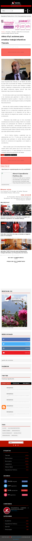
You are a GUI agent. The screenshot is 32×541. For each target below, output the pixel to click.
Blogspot (16, 539)
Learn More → (14, 510)
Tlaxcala (14, 31)
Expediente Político (11, 470)
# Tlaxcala (14, 155)
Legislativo (17, 433)
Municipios (8, 461)
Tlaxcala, (16, 47)
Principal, (12, 47)
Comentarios (6, 383)
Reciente (26, 383)
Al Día (4, 428)
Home (2, 31)
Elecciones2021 (7, 433)
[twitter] (16, 445)
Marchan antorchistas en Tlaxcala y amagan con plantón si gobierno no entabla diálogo (15, 217)
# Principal (7, 155)
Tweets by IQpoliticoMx (8, 379)
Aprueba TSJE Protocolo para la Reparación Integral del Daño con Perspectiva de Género (14, 252)
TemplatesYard (16, 537)
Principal (8, 31)
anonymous (10, 405)
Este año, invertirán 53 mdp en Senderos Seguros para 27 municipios (15, 234)
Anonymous (10, 387)
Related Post (5, 202)
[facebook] (13, 445)
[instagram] (18, 445)
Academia (8, 521)
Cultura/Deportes (14, 428)
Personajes (6, 435)
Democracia (16, 430)
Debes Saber (6, 430)
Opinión (7, 526)
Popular (16, 383)
